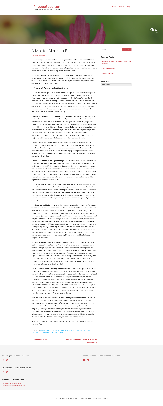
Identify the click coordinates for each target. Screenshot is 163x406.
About (121, 7)
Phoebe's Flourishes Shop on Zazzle (13, 386)
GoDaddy (105, 398)
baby (47, 330)
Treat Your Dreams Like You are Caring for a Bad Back (116, 62)
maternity (62, 330)
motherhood (36, 332)
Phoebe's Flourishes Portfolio (11, 383)
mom (68, 330)
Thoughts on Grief (107, 73)
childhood (54, 330)
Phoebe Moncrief (39, 55)
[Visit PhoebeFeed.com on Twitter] (6, 360)
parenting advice (48, 332)
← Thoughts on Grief (39, 339)
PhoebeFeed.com (47, 6)
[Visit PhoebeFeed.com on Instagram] (3, 360)
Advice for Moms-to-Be (109, 68)
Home (114, 7)
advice (42, 330)
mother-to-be (85, 330)
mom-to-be (75, 330)
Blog (128, 7)
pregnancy (59, 332)
